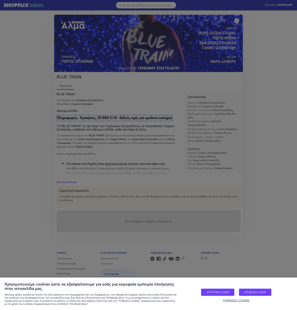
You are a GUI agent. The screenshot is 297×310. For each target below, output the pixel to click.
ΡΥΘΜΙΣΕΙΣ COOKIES (236, 300)
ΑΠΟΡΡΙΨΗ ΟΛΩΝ (218, 292)
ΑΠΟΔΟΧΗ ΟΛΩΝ (255, 292)
